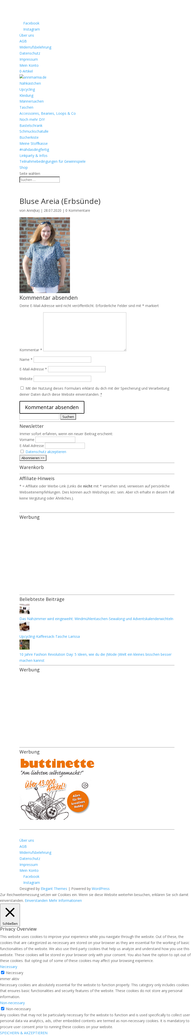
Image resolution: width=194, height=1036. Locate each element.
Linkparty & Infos (33, 155)
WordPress (101, 888)
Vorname (26, 439)
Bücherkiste (29, 137)
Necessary (14, 972)
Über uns (26, 35)
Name (26, 359)
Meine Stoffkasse (33, 143)
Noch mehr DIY (32, 119)
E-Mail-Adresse (33, 369)
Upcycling (27, 89)
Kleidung (26, 95)
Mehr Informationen (65, 900)
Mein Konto (29, 65)
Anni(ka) (33, 210)
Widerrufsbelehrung (35, 47)
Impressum (28, 59)
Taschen (26, 107)
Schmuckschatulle (33, 131)
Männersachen (31, 101)
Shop (23, 167)
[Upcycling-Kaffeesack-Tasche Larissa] (24, 630)
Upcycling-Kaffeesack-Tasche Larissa (49, 636)
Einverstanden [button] (36, 900)
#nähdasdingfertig (34, 149)
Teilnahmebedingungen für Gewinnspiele (52, 161)
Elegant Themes (54, 888)
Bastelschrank (30, 125)
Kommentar (30, 349)
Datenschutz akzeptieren (46, 451)
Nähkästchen (30, 83)
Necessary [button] (8, 966)
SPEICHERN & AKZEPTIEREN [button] (23, 1032)
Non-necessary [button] (12, 1002)
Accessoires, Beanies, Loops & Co (47, 113)
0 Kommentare (77, 210)
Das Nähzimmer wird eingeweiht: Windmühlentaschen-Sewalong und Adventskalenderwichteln (96, 618)
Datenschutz (29, 53)
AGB (23, 41)
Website (26, 378)
